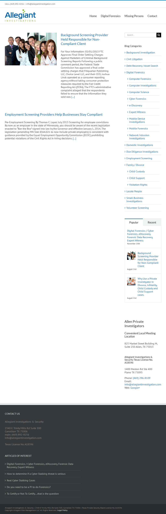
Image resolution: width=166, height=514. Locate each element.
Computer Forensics (140, 78)
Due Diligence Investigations (142, 151)
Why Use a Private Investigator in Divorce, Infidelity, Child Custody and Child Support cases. (148, 286)
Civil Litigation (134, 59)
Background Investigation (140, 52)
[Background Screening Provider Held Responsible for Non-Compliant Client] (31, 49)
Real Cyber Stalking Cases (21, 480)
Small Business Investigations (134, 199)
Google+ (135, 387)
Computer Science (139, 92)
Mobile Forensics (138, 128)
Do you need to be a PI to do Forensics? (29, 487)
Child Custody (137, 171)
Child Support (137, 178)
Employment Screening (139, 158)
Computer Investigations (142, 85)
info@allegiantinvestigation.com (40, 4)
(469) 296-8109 (141, 378)
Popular (133, 222)
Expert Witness (137, 112)
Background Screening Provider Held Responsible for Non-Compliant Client (84, 39)
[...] (73, 96)
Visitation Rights (138, 184)
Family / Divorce (135, 164)
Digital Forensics (135, 72)
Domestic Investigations (139, 145)
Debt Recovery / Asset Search (142, 65)
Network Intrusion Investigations (139, 136)
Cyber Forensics (137, 98)
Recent (152, 222)
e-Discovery (135, 105)
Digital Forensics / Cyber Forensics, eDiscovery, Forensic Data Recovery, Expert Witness (140, 235)
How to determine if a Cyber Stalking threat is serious (36, 473)
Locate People (134, 191)
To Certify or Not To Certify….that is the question (33, 493)
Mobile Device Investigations (137, 120)
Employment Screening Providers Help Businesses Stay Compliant (54, 114)
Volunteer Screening (137, 207)
